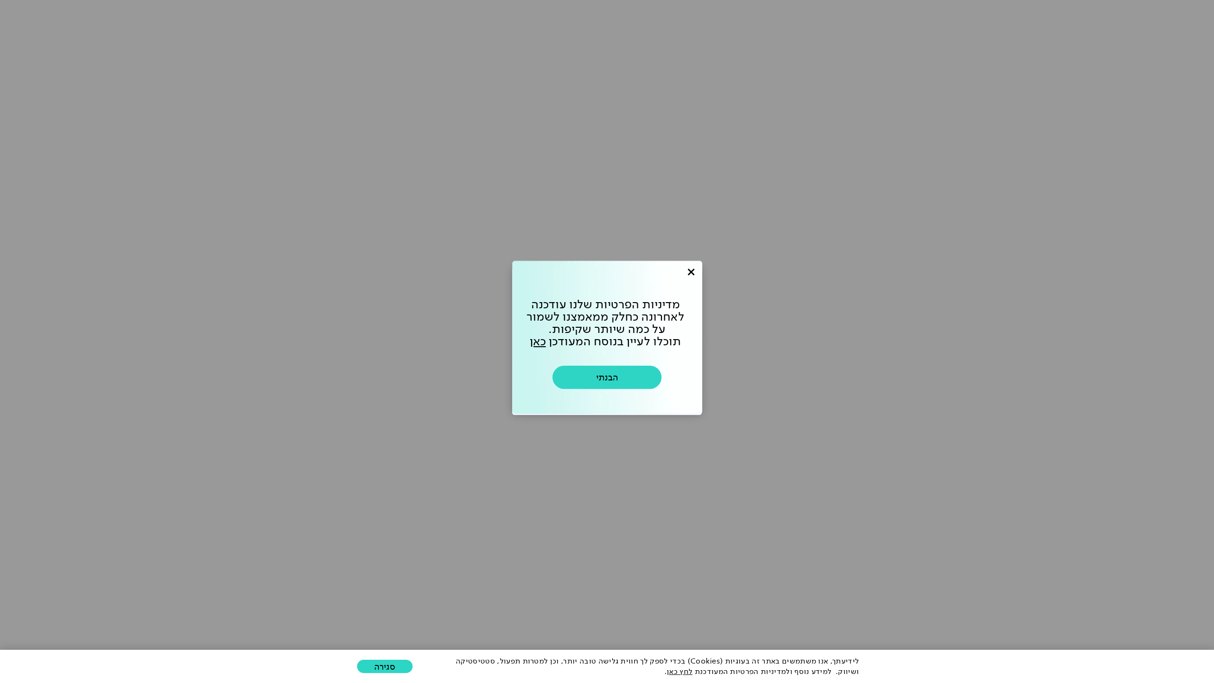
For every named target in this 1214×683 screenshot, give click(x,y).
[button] (385, 666)
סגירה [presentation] (384, 667)
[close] (691, 272)
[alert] (607, 666)
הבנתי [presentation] (607, 377)
